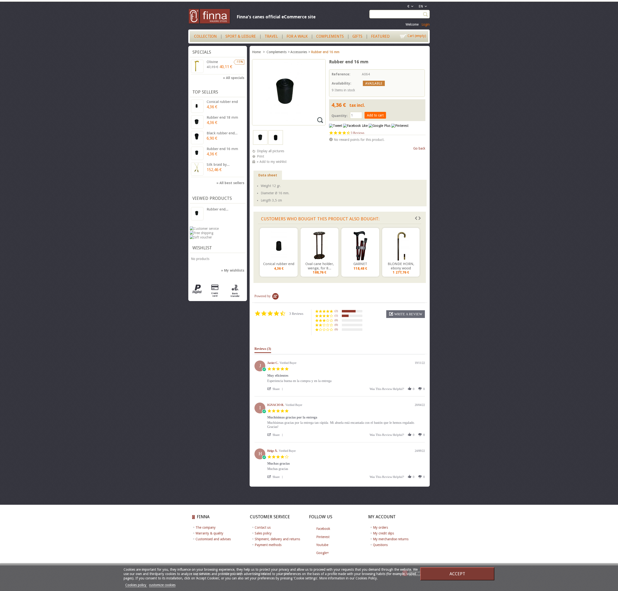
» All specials (233, 78)
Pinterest (323, 537)
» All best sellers (230, 183)
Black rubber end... (222, 133)
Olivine (212, 62)
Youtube (322, 545)
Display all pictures (270, 151)
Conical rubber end (278, 264)
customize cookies (162, 585)
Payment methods (268, 545)
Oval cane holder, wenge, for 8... (319, 266)
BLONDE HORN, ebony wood (401, 266)
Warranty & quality (209, 533)
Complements (330, 36)
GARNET (360, 264)
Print (260, 156)
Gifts (357, 36)
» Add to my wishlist (272, 162)
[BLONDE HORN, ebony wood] (401, 245)
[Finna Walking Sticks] (209, 16)
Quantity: (339, 116)
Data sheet (267, 175)
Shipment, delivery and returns (277, 539)
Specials (201, 52)
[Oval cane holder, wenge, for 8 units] (319, 245)
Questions (380, 545)
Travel (271, 36)
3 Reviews (357, 133)
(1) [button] (336, 315)
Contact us (263, 527)
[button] (405, 314)
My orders (380, 527)
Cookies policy (136, 585)
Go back (419, 148)
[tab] (262, 350)
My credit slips (383, 533)
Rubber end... (217, 209)
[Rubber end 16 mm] (260, 143)
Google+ (322, 553)
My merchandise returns (390, 539)
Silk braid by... (218, 164)
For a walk (297, 36)
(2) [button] (336, 311)
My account (382, 516)
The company (206, 527)
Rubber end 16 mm (222, 149)
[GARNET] (360, 245)
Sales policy (263, 533)
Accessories (298, 52)
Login (425, 24)
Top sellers (205, 91)
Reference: (341, 74)
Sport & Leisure (240, 36)
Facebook (323, 529)
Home (257, 52)
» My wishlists (232, 270)
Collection (205, 36)
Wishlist (202, 247)
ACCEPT (457, 573)
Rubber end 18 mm (222, 117)
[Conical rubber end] (279, 245)
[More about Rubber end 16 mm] (197, 213)
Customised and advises (213, 539)
